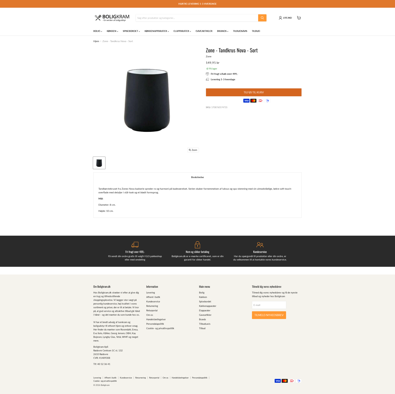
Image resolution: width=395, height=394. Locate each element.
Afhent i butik (153, 297)
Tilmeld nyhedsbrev (269, 315)
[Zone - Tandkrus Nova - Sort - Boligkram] (99, 163)
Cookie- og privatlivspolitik (160, 328)
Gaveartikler (204, 31)
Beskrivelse (197, 177)
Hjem (96, 41)
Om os (149, 314)
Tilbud (256, 31)
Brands (222, 31)
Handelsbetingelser (156, 319)
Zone (208, 56)
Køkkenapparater (156, 31)
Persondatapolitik (155, 323)
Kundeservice (153, 301)
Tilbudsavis (240, 31)
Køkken (112, 31)
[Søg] (262, 17)
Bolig (97, 31)
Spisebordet (131, 31)
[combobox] (197, 17)
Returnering (152, 306)
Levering (150, 292)
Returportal (152, 310)
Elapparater (182, 31)
